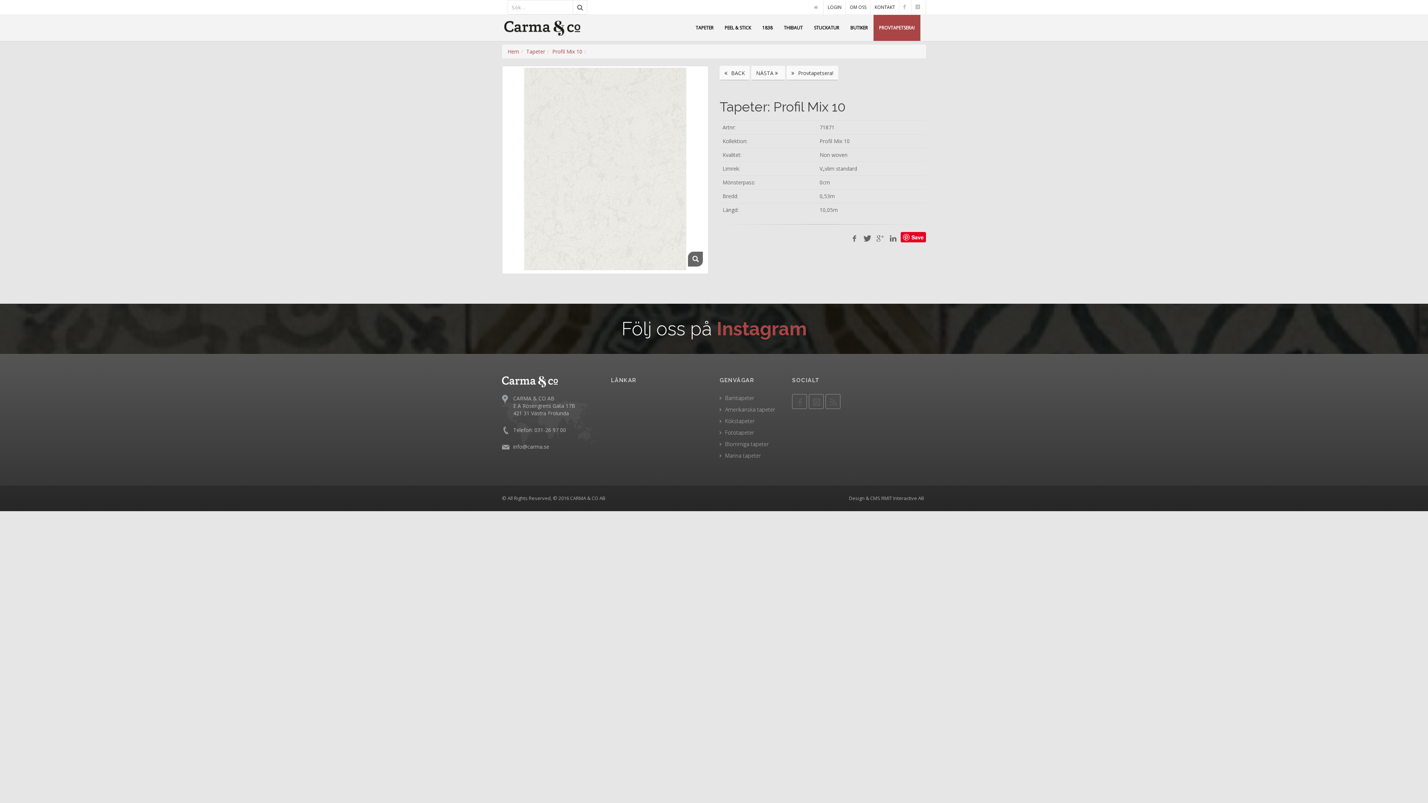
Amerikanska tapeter (750, 409)
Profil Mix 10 (567, 51)
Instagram (762, 329)
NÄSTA (765, 73)
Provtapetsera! (815, 73)
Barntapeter (739, 398)
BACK (737, 73)
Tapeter (535, 51)
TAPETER (705, 28)
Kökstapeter (740, 421)
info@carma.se (531, 446)
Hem (513, 51)
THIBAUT (793, 28)
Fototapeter (739, 432)
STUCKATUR (826, 28)
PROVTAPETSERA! (897, 28)
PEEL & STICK (738, 28)
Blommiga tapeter (747, 444)
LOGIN (835, 7)
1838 (767, 28)
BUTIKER (859, 28)
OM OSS (858, 7)
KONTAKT (885, 7)
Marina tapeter (743, 455)
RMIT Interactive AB (902, 498)
